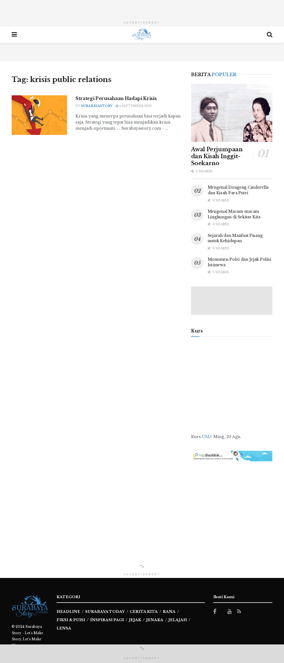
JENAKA (154, 620)
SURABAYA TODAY (105, 611)
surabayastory (97, 106)
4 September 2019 (135, 106)
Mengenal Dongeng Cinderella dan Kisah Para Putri (238, 190)
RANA (169, 611)
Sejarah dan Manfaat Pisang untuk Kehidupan (235, 238)
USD (206, 436)
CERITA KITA (144, 611)
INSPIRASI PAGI (107, 620)
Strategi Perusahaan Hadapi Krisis (115, 98)
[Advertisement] (142, 8)
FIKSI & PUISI (71, 620)
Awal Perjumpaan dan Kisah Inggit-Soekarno (217, 156)
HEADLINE (68, 611)
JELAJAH (177, 620)
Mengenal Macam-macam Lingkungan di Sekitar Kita (234, 214)
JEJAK (135, 620)
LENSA (64, 628)
